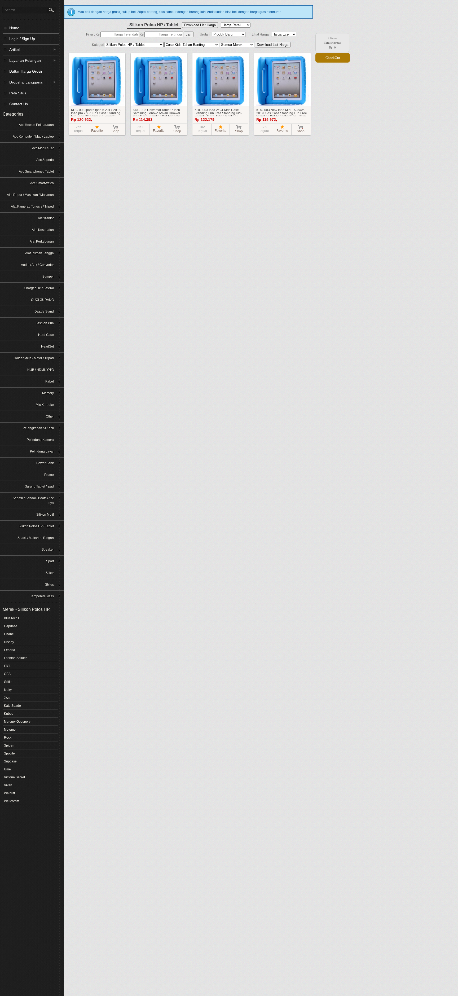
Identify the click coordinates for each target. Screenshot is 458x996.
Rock (7, 737)
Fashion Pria (45, 323)
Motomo (10, 729)
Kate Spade (12, 706)
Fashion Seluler (15, 658)
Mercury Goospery (17, 721)
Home (14, 28)
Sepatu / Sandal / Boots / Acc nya (33, 500)
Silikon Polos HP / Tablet (36, 526)
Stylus (49, 584)
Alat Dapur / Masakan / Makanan (30, 195)
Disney (9, 642)
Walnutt (9, 793)
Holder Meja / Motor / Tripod (34, 358)
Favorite (97, 131)
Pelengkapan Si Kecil (38, 428)
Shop (115, 131)
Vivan (8, 785)
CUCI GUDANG (42, 300)
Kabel (49, 381)
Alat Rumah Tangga (39, 253)
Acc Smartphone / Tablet (36, 171)
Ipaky (8, 690)
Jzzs (7, 698)
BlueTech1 (11, 618)
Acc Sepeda (45, 160)
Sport (50, 561)
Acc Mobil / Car (43, 148)
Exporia (9, 650)
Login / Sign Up (22, 39)
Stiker (50, 573)
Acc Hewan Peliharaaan (36, 125)
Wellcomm (11, 801)
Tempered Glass (42, 596)
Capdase (10, 626)
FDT (7, 666)
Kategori (98, 45)
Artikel (11, 49)
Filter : (91, 34)
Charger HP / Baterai (39, 288)
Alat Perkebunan (42, 241)
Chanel (9, 634)
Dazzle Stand (44, 311)
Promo (49, 475)
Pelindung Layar (42, 451)
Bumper (48, 276)
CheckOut (332, 58)
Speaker (48, 549)
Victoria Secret (14, 777)
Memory (48, 393)
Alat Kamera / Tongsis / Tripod (32, 206)
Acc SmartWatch (42, 183)
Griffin (8, 682)
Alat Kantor (46, 218)
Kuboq (9, 714)
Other (50, 416)
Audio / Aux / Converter (37, 265)
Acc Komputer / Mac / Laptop (33, 136)
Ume (7, 769)
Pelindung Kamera (40, 440)
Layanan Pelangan (22, 60)
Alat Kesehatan (43, 230)
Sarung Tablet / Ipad (39, 486)
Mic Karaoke (45, 405)
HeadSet (47, 346)
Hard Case (46, 335)
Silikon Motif (45, 514)
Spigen (9, 745)
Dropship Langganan (24, 82)
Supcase (10, 761)
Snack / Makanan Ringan (35, 538)
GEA (7, 674)
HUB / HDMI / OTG (40, 370)
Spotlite (9, 753)
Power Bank (45, 463)
